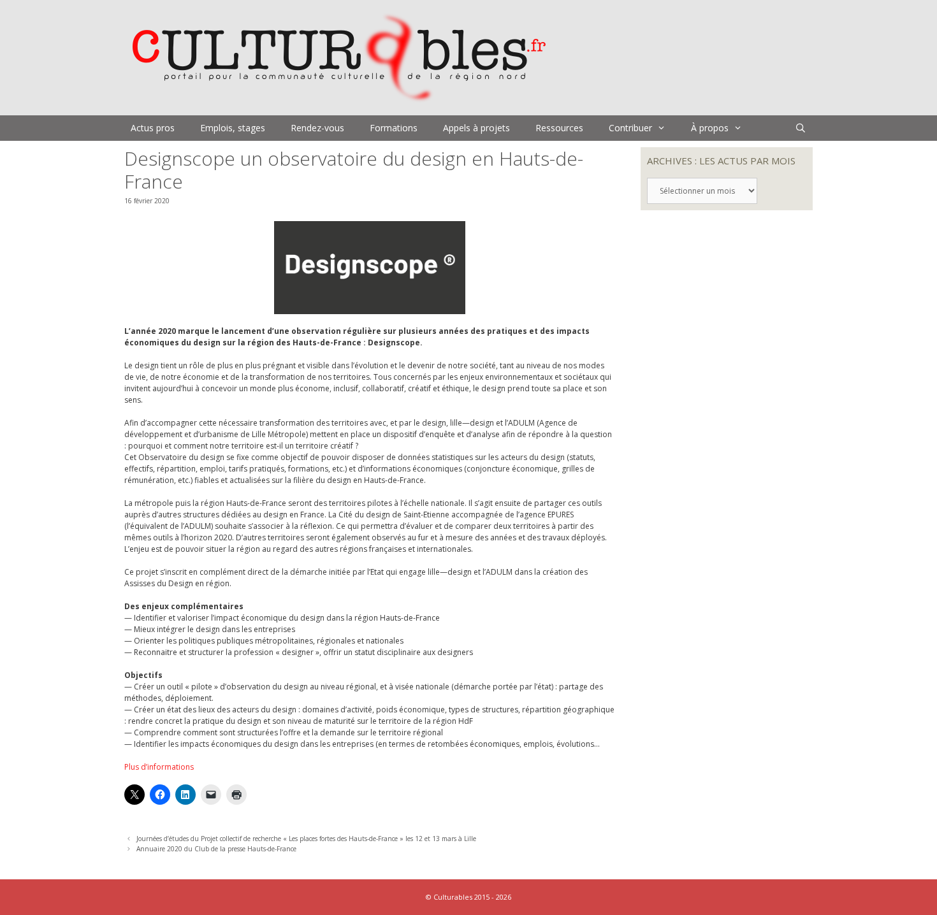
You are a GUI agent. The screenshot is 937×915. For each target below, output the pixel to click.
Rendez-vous (317, 128)
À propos (710, 128)
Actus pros (153, 128)
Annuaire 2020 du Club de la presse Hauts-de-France (216, 848)
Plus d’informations (159, 766)
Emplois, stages (232, 128)
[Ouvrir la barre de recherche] (800, 128)
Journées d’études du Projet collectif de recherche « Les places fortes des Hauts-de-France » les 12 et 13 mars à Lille (306, 838)
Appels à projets (476, 128)
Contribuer (630, 128)
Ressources (559, 128)
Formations (394, 128)
